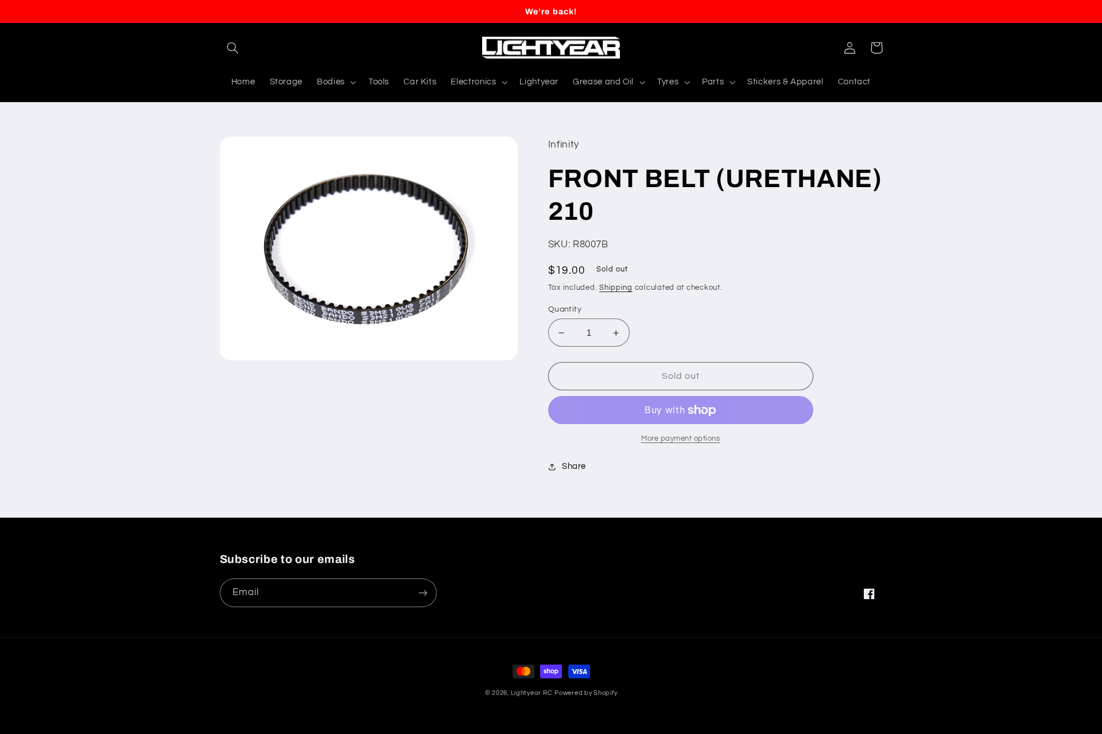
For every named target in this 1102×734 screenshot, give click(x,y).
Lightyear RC (532, 693)
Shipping (616, 288)
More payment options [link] (680, 438)
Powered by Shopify (585, 693)
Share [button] (574, 466)
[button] (233, 47)
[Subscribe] (422, 592)
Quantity (564, 309)
